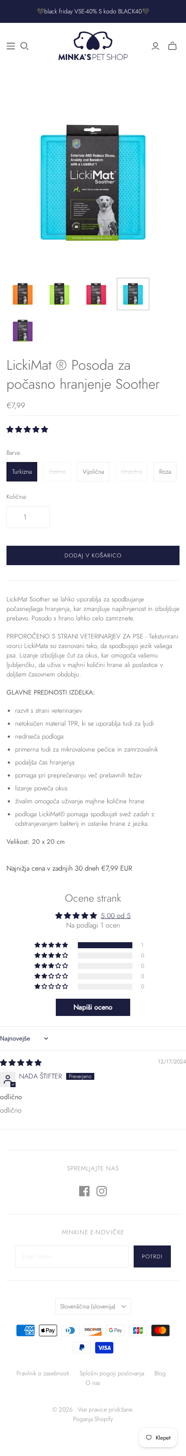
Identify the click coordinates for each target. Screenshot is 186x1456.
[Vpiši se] (155, 46)
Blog (160, 1373)
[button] (27, 429)
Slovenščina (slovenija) (87, 1306)
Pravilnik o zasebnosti (42, 1373)
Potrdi (152, 1256)
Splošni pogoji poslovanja (112, 1373)
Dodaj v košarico (93, 555)
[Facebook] (84, 1191)
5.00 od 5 (116, 916)
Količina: (16, 497)
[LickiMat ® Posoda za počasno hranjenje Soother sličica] (22, 294)
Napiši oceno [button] (93, 1007)
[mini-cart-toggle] (172, 46)
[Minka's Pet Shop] (93, 44)
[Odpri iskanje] (24, 46)
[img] (21, 1063)
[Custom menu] (10, 46)
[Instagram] (101, 1191)
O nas (93, 1382)
